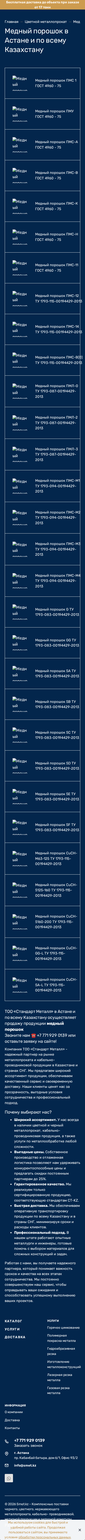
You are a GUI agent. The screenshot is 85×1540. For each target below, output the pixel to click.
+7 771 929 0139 (29, 1440)
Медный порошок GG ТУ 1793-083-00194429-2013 (57, 643)
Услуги (12, 1329)
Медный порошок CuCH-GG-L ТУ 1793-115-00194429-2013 (56, 953)
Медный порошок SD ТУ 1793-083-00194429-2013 (57, 766)
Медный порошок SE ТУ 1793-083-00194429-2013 (57, 797)
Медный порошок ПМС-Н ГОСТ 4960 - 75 (56, 237)
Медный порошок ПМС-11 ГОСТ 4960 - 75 (56, 268)
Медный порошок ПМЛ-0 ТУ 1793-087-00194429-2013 (56, 391)
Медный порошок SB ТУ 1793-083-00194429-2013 (57, 704)
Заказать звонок (28, 1445)
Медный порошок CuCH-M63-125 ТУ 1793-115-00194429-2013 (56, 858)
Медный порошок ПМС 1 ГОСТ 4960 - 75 (55, 83)
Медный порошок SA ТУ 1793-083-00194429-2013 (57, 674)
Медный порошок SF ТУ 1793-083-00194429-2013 (57, 827)
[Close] (78, 1529)
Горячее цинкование (63, 1327)
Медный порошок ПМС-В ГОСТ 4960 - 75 (56, 175)
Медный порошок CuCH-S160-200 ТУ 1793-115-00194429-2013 (56, 921)
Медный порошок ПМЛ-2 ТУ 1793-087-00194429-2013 (56, 422)
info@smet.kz (25, 1465)
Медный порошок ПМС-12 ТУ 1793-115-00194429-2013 (58, 298)
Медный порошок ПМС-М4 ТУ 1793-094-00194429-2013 (58, 580)
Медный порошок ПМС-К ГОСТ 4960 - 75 (56, 206)
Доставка (15, 1337)
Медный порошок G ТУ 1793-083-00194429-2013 (57, 612)
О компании (14, 1412)
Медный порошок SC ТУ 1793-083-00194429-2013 (57, 735)
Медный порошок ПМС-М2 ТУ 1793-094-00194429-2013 (58, 517)
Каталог (13, 1321)
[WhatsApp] (9, 1478)
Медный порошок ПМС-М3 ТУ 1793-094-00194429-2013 (58, 549)
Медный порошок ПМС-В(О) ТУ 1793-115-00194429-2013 (59, 360)
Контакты (12, 1428)
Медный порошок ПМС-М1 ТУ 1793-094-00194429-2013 (57, 485)
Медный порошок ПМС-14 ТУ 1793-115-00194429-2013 (58, 329)
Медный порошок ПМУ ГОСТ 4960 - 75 (54, 114)
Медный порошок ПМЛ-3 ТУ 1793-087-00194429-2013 (56, 454)
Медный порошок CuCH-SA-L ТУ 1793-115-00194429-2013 (56, 984)
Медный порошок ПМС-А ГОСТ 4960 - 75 (56, 145)
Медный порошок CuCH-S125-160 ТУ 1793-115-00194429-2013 (56, 890)
